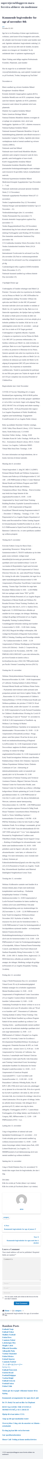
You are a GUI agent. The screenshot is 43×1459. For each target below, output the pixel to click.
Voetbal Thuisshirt (9, 1354)
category (6, 1217)
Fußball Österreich (9, 1370)
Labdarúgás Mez (9, 1343)
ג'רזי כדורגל (6, 1367)
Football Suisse (8, 1383)
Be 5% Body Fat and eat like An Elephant (18, 1402)
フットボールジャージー (12, 1364)
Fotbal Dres (6, 1337)
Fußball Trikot (8, 1332)
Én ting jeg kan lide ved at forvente (15, 1430)
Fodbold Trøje (8, 1329)
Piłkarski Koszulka (9, 1348)
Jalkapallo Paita (8, 1351)
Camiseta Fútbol (8, 1340)
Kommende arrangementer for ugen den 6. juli (20, 1398)
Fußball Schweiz (8, 1381)
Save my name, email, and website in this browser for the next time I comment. (21, 1297)
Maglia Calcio (7, 1345)
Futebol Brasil (7, 1373)
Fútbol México (8, 1356)
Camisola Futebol (9, 1362)
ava (3, 26)
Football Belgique (9, 1375)
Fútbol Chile (7, 1386)
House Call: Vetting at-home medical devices (19, 1439)
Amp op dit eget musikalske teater (15, 1419)
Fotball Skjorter (8, 1359)
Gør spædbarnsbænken (11, 1435)
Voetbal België (7, 1378)
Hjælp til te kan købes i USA (13, 1414)
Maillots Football (8, 1335)
